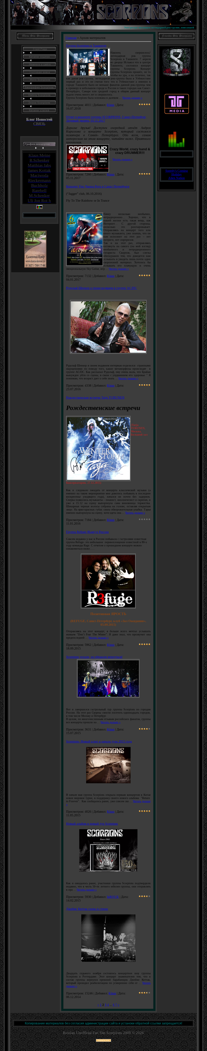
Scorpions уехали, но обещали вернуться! (94, 657)
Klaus (110, 105)
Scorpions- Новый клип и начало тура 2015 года (99, 741)
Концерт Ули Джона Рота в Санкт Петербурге (97, 186)
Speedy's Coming (176, 170)
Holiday (176, 174)
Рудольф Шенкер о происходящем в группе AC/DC (101, 288)
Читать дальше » (132, 97)
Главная (70, 37)
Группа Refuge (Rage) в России (87, 532)
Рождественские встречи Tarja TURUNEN (95, 397)
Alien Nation (176, 178)
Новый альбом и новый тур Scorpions (92, 823)
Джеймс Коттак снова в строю (87, 909)
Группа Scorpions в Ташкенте (86, 45)
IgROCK (113, 896)
